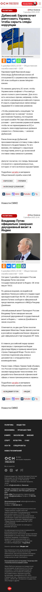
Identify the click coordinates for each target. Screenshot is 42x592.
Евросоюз (8, 181)
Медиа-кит (24, 546)
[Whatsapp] (18, 61)
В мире (7, 435)
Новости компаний (13, 451)
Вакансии (25, 485)
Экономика (9, 430)
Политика (8, 425)
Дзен (8, 194)
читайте (15, 172)
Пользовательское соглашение (15, 561)
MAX (17, 194)
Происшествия (24, 430)
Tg (36, 194)
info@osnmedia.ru (15, 485)
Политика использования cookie (16, 562)
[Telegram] (13, 61)
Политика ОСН (32, 561)
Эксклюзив (19, 435)
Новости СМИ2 (9, 203)
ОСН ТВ (7, 446)
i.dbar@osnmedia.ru (15, 496)
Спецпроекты (19, 446)
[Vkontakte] (8, 61)
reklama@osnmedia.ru (28, 501)
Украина (22, 181)
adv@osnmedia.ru (10, 503)
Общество (20, 425)
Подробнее (26, 543)
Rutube (27, 194)
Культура (17, 440)
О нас (27, 440)
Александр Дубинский (14, 187)
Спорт (7, 440)
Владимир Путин (11, 391)
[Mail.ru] (23, 61)
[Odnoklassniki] (4, 61)
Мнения (30, 435)
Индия (27, 391)
